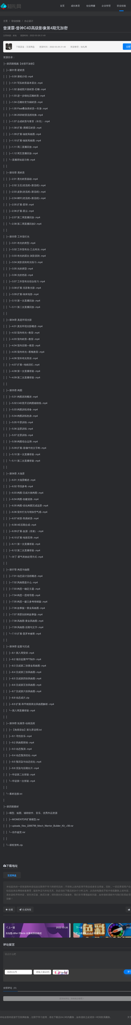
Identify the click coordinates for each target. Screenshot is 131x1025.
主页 (5, 20)
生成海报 (26, 909)
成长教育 (75, 5)
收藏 (10, 909)
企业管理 (106, 5)
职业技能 (121, 5)
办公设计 (28, 20)
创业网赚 (90, 5)
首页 (62, 5)
